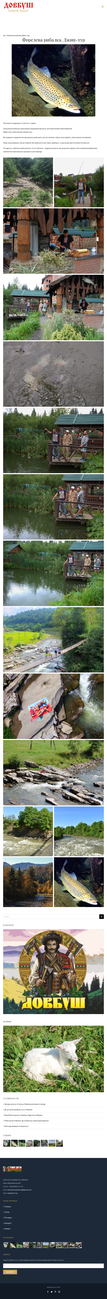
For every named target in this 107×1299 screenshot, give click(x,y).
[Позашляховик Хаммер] (72, 1245)
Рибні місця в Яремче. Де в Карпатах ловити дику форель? (26, 1121)
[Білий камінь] (59, 1143)
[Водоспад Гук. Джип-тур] (36, 1143)
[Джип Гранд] (79, 1245)
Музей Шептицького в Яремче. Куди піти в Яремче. (23, 1115)
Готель (7, 1212)
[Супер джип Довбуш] (59, 1245)
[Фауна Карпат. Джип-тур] (21, 1143)
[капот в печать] (53, 931)
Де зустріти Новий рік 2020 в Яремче (18, 1110)
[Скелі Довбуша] (44, 1143)
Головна (7, 1207)
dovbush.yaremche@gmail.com (20, 1190)
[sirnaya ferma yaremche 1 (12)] (53, 1027)
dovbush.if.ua (12, 1193)
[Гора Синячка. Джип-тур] (29, 1143)
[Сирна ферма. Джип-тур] (6, 1143)
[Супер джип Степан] (65, 1245)
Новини (7, 1229)
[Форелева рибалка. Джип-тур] (14, 1143)
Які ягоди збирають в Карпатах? (16, 1126)
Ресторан (8, 1218)
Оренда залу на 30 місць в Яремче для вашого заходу (24, 1104)
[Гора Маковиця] (51, 1143)
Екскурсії (7, 1223)
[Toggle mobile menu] (103, 7)
